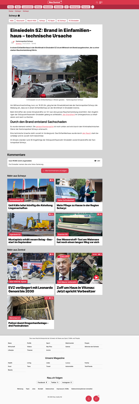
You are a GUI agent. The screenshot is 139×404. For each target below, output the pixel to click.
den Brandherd (69, 115)
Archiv (48, 350)
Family (87, 363)
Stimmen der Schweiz (92, 346)
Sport (48, 343)
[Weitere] (92, 6)
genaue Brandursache (45, 127)
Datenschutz (50, 389)
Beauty (10, 370)
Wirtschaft (11, 346)
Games (68, 346)
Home (11, 11)
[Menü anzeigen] (100, 2)
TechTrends (88, 366)
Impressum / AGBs (63, 389)
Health (10, 363)
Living (29, 363)
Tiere (28, 366)
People (87, 343)
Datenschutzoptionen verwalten (81, 389)
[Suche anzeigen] (97, 2)
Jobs (33, 389)
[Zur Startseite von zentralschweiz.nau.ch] (55, 2)
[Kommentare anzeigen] (96, 399)
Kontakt (40, 389)
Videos (29, 346)
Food (9, 366)
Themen (29, 350)
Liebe (48, 363)
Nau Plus (49, 346)
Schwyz (18, 11)
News (10, 343)
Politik (29, 343)
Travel (48, 366)
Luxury (68, 363)
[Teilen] (89, 399)
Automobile (69, 366)
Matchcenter (70, 343)
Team (27, 389)
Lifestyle (11, 350)
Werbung (20, 389)
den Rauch (86, 133)
